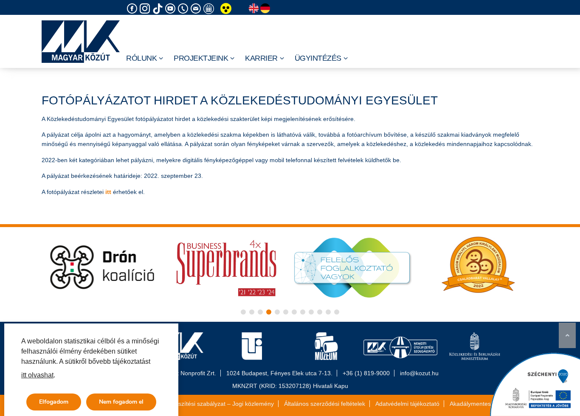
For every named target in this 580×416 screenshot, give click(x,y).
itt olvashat (37, 375)
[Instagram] (146, 8)
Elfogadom (53, 402)
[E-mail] (197, 8)
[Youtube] (171, 8)
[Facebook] (133, 8)
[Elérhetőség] (184, 8)
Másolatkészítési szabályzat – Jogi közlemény (212, 403)
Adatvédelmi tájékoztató (407, 403)
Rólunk (141, 58)
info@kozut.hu (419, 373)
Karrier (261, 58)
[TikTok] (158, 8)
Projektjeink (201, 58)
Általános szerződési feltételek (324, 403)
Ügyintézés (318, 58)
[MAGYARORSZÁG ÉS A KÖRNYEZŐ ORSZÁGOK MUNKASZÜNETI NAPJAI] (209, 8)
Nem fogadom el (121, 402)
